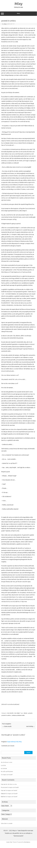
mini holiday (30, 726)
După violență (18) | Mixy (14, 741)
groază (30, 713)
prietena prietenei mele (18, 715)
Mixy (18, 4)
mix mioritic (10, 713)
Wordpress (27, 842)
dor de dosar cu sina (6, 762)
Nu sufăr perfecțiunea (7, 771)
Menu (18, 13)
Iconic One (9, 842)
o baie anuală (6, 726)
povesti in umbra (6, 715)
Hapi (2, 784)
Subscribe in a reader (6, 823)
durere (25, 713)
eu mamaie (4, 768)
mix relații (17, 713)
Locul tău (3, 765)
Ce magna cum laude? (7, 774)
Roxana (3, 787)
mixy (5, 24)
